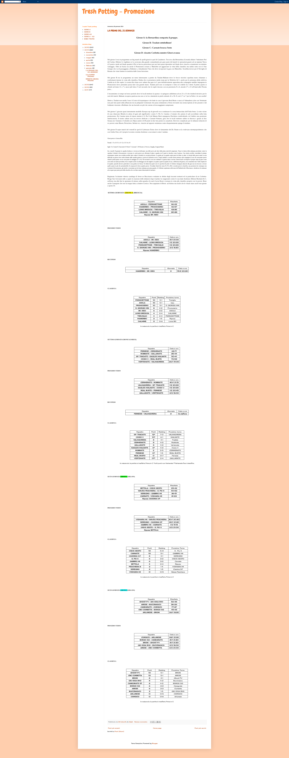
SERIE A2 (88, 34)
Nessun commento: (141, 722)
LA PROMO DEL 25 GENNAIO (121, 30)
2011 (86, 90)
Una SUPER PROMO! (90, 75)
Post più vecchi (200, 728)
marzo (88, 63)
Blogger (155, 743)
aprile (88, 60)
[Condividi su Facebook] (157, 722)
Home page (157, 728)
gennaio (89, 68)
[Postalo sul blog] (153, 722)
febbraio (89, 65)
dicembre (89, 52)
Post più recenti (114, 728)
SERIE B (87, 32)
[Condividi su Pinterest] (160, 722)
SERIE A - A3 (89, 36)
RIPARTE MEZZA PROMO (92, 79)
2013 (86, 84)
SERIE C (87, 29)
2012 (87, 87)
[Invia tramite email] (151, 722)
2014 (86, 50)
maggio (89, 57)
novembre (90, 55)
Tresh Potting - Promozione (118, 11)
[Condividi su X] (155, 722)
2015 (87, 47)
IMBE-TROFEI (89, 39)
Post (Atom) (119, 731)
